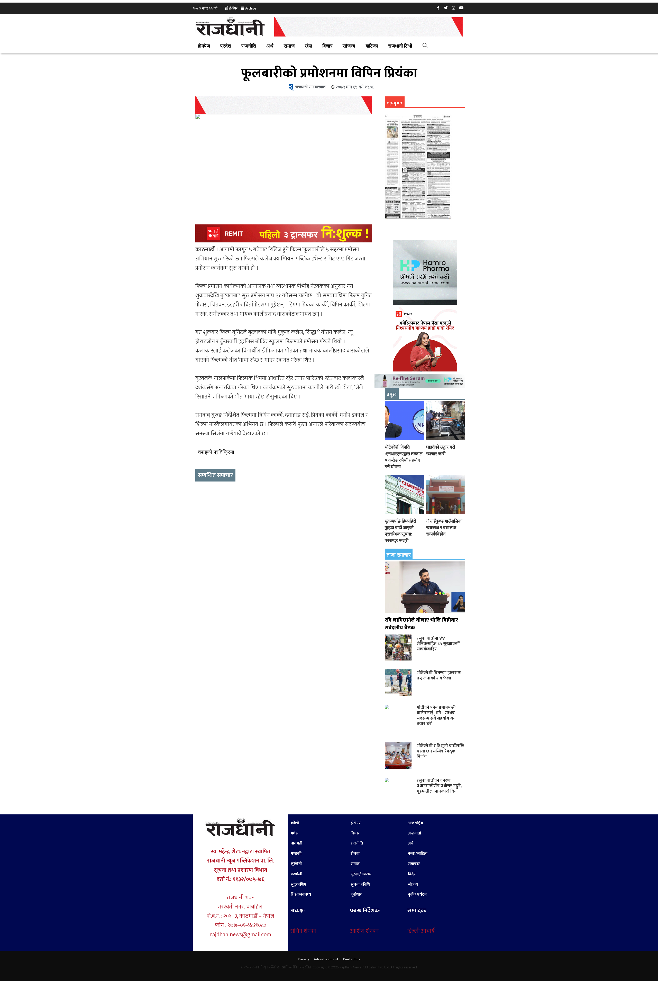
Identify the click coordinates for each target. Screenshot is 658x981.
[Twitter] (446, 8)
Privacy (303, 959)
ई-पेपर (233, 8)
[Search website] (425, 46)
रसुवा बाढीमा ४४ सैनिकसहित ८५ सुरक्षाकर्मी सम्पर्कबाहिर (438, 643)
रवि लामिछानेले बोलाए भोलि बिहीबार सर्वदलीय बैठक (421, 624)
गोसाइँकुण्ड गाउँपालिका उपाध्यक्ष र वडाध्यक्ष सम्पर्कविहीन (444, 527)
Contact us (351, 959)
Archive (250, 8)
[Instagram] (454, 8)
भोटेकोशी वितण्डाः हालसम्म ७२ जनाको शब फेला (439, 675)
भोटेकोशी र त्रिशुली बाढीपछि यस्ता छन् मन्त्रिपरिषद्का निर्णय (440, 751)
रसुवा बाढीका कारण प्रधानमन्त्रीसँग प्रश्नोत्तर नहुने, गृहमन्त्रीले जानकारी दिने (439, 786)
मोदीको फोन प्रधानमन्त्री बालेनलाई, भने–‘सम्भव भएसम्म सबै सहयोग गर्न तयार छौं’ (436, 715)
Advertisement (326, 959)
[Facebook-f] (438, 8)
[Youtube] (461, 8)
